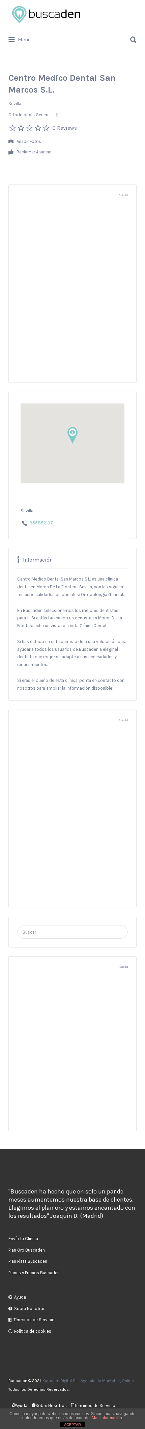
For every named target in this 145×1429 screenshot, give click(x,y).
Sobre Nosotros (30, 1308)
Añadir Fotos (28, 141)
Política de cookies (32, 1331)
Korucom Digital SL (59, 1380)
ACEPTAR (72, 1425)
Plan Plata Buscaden (27, 1261)
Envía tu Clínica (23, 1238)
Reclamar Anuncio (34, 151)
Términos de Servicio (34, 1319)
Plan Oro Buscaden (26, 1250)
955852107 (41, 522)
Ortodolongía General (29, 114)
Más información (107, 1417)
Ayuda (20, 1297)
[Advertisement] (72, 293)
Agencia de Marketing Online (107, 1380)
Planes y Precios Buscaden (34, 1272)
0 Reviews (64, 128)
